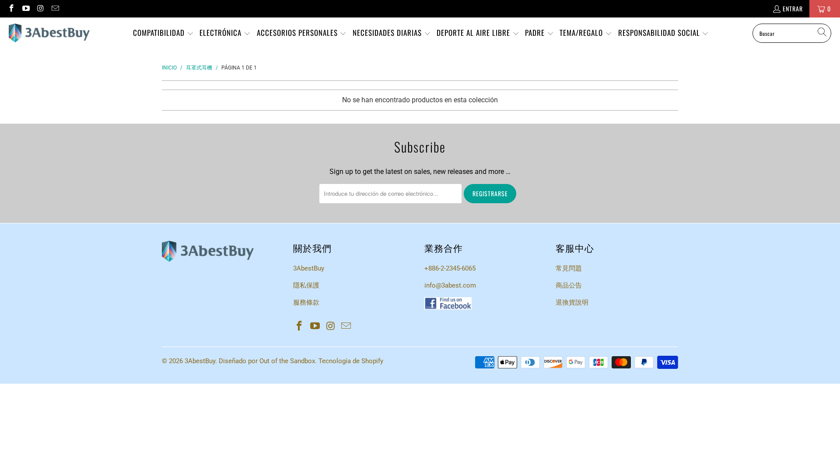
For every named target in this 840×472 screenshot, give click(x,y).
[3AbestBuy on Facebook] (11, 8)
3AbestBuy (308, 268)
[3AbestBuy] (49, 33)
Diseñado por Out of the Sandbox (267, 361)
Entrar (793, 8)
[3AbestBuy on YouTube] (25, 8)
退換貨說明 (572, 302)
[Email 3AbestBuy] (55, 8)
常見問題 (569, 268)
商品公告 (569, 285)
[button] (163, 33)
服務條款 (306, 302)
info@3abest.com (450, 285)
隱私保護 (306, 285)
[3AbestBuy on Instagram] (40, 8)
